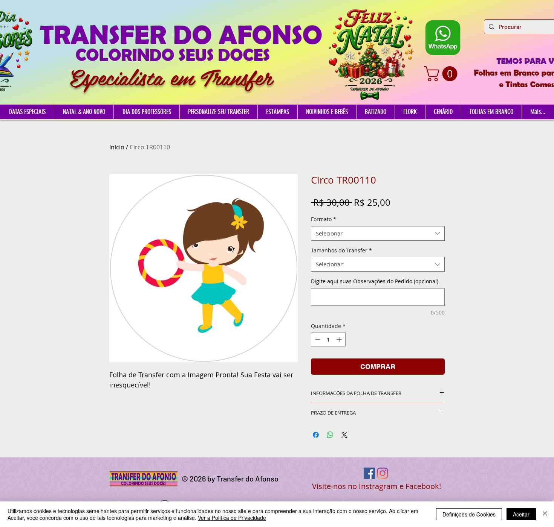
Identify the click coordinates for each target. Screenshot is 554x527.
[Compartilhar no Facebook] (315, 434)
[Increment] (339, 339)
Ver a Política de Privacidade (232, 517)
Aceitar (521, 514)
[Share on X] (344, 434)
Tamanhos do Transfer (341, 250)
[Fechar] (544, 514)
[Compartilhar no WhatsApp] (330, 434)
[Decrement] (316, 339)
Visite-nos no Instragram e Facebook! (376, 486)
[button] (442, 73)
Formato (323, 219)
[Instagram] (382, 473)
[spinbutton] (328, 339)
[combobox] (378, 233)
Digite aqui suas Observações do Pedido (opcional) (374, 281)
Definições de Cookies (469, 514)
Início (116, 147)
